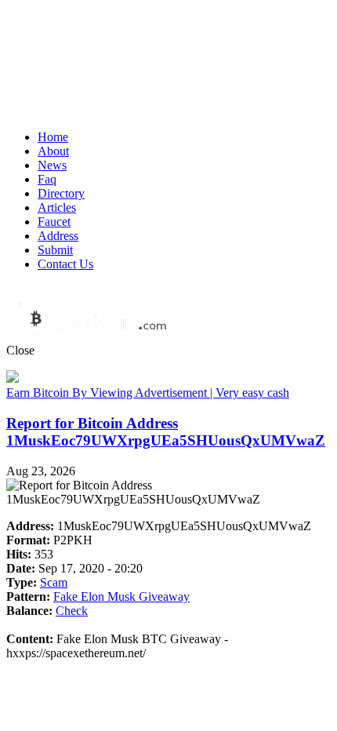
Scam (53, 582)
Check (72, 610)
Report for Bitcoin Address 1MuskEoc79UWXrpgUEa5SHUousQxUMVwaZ (165, 432)
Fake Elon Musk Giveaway (121, 596)
